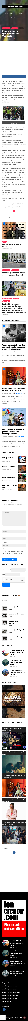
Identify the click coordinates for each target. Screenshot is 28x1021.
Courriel (5, 535)
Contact (20, 1017)
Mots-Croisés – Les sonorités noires (8, 458)
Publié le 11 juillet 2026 (8, 352)
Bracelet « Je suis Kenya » (9, 998)
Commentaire (6, 508)
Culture (14, 28)
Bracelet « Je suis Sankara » (10, 989)
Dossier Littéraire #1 (14, 1017)
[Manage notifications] (24, 1017)
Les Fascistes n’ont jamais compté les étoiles (16, 662)
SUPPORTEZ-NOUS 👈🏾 (11, 595)
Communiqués (7, 298)
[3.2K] (14, 384)
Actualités (6, 28)
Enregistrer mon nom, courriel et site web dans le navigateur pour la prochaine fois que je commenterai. (13, 551)
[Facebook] (14, 852)
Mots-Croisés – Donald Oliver (12, 245)
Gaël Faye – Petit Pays (9, 467)
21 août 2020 (6, 469)
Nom (4, 528)
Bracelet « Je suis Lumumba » (10, 986)
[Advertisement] (14, 58)
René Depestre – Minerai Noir (9, 486)
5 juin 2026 (5, 461)
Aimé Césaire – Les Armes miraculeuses (8, 476)
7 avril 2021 (5, 314)
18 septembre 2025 (7, 248)
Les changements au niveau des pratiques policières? (13, 274)
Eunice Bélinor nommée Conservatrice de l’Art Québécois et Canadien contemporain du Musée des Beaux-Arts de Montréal (14, 308)
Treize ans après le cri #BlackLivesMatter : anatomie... (17, 973)
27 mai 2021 (5, 277)
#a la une (9, 203)
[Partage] (14, 76)
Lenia (17, 352)
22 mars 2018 (6, 489)
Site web (4, 542)
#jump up (9, 206)
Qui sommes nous (5, 1017)
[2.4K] (14, 341)
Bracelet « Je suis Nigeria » (10, 995)
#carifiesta (18, 203)
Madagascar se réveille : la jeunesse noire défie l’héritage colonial (13, 431)
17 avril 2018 (5, 480)
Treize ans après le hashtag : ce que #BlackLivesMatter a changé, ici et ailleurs (13, 347)
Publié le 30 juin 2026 (8, 393)
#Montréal (18, 206)
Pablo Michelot (19, 39)
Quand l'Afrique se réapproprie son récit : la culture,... (17, 672)
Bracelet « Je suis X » (8, 1001)
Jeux (4, 241)
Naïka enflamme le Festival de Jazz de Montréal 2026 (13, 389)
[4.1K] (14, 425)
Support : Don (6, 983)
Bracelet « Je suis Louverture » (11, 992)
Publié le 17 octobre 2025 (8, 436)
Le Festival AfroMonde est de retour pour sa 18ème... (17, 652)
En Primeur (15, 270)
